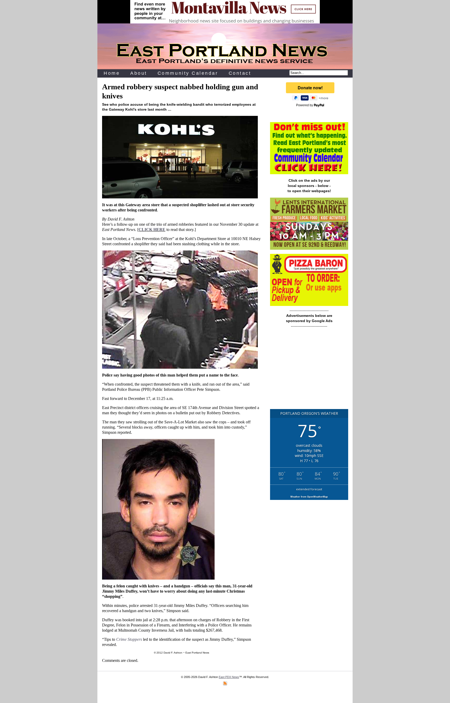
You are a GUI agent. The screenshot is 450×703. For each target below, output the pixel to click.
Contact (240, 73)
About (138, 73)
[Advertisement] (309, 371)
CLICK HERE (152, 229)
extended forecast (309, 489)
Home (112, 73)
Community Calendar (188, 73)
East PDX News (229, 677)
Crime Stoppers (129, 639)
